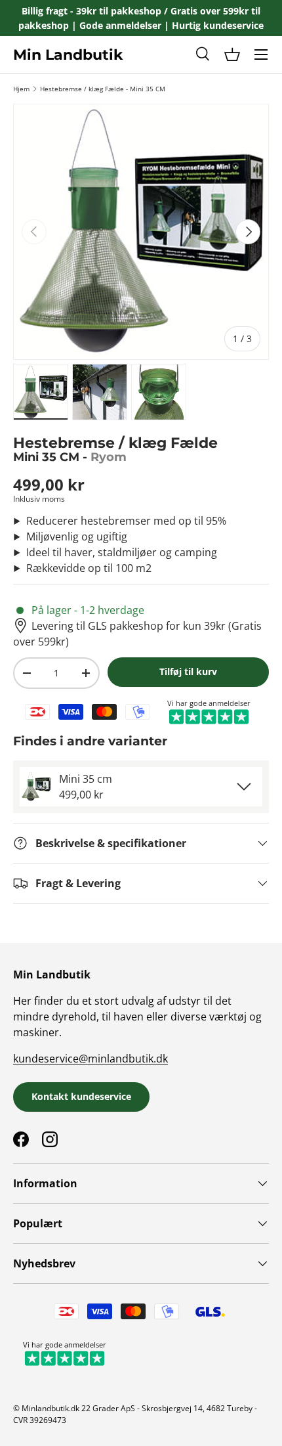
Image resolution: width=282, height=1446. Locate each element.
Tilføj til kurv (188, 671)
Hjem (21, 88)
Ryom (109, 457)
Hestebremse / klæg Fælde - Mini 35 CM (102, 88)
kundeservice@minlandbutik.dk (90, 1058)
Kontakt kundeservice (81, 1096)
